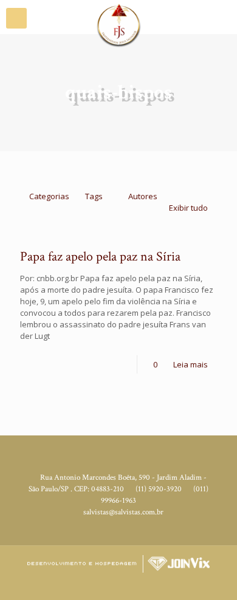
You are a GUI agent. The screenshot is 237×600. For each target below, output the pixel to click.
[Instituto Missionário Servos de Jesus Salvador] (118, 15)
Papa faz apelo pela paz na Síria (100, 256)
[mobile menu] (16, 18)
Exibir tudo (188, 207)
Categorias (49, 196)
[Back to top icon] (221, 582)
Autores (142, 196)
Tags (94, 196)
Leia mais (190, 364)
